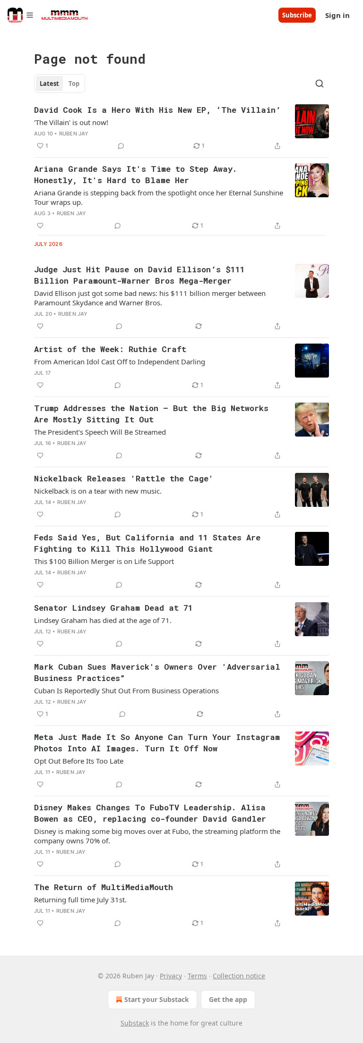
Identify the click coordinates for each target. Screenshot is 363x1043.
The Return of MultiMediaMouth (103, 887)
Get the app (228, 999)
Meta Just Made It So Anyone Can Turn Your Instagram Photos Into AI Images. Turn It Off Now (157, 743)
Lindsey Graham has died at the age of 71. (103, 620)
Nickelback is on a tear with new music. (98, 491)
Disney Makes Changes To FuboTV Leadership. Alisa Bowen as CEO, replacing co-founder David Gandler (150, 813)
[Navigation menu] (21, 15)
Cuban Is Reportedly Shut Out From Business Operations (126, 690)
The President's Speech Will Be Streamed (100, 432)
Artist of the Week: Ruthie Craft (110, 349)
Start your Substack (156, 999)
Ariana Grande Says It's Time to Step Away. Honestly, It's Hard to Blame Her (135, 174)
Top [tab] (74, 83)
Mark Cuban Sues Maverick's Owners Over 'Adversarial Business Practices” (157, 672)
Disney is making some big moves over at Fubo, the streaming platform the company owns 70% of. (157, 835)
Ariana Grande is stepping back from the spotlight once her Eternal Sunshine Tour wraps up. (158, 197)
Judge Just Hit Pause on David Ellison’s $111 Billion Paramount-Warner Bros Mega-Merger (139, 275)
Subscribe (297, 15)
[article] (181, 127)
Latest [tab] (49, 83)
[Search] (319, 83)
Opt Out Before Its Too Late (78, 760)
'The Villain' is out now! (71, 122)
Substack (135, 1022)
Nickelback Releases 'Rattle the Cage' (124, 478)
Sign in (337, 15)
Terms (197, 975)
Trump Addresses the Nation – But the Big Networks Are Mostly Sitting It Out (151, 414)
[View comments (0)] (121, 145)
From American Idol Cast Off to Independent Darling (119, 361)
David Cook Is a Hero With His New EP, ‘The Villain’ (157, 109)
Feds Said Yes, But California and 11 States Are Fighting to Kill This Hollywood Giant (147, 543)
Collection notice (239, 975)
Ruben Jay (74, 133)
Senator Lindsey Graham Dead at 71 (113, 607)
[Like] (40, 225)
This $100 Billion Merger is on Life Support (104, 561)
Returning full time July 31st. (80, 899)
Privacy (171, 975)
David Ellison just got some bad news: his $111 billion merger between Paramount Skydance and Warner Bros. (150, 297)
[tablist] (59, 83)
